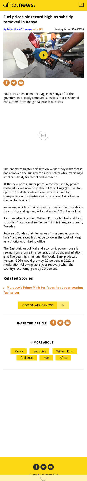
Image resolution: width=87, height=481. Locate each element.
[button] (43, 55)
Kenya (19, 351)
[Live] (81, 5)
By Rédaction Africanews (17, 29)
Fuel (46, 358)
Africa (64, 358)
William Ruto (64, 351)
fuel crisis (27, 358)
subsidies (40, 351)
